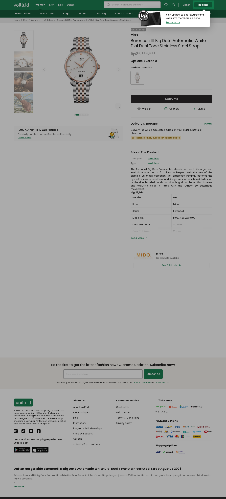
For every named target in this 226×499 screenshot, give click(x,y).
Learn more (173, 22)
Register (203, 4)
